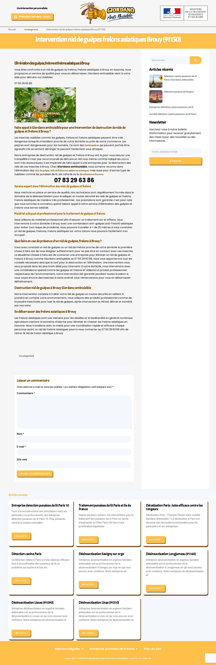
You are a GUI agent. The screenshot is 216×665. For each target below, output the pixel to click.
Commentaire (26, 393)
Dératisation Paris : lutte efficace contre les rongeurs (174, 507)
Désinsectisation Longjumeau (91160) (171, 554)
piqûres (125, 159)
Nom (20, 434)
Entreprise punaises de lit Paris (112, 649)
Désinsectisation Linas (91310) (99, 602)
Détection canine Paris (26, 554)
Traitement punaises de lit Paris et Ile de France (105, 507)
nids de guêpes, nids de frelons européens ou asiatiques (62, 170)
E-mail (21, 447)
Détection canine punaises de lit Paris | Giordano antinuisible (180, 78)
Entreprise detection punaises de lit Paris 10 (40, 505)
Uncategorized (31, 29)
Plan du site (152, 649)
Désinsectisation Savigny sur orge (101, 554)
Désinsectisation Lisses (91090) (33, 602)
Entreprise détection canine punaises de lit (171, 107)
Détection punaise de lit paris (179, 92)
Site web (22, 460)
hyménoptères (92, 145)
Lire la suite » (21, 536)
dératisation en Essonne (91, 174)
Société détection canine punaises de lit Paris (172, 114)
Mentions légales (67, 649)
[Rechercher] (196, 60)
